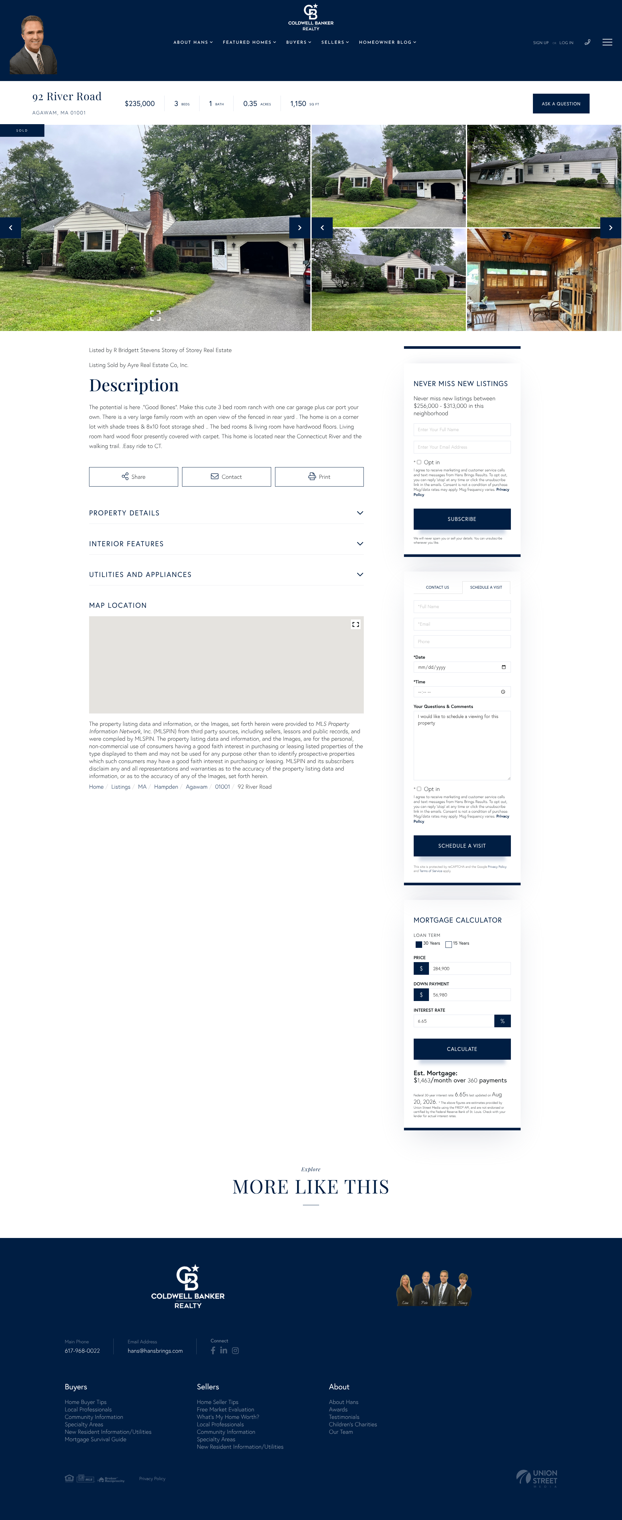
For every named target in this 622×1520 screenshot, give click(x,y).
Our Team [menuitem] (341, 1431)
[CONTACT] (561, 103)
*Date (419, 657)
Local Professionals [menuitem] (88, 1409)
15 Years (461, 943)
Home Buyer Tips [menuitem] (86, 1402)
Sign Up (541, 43)
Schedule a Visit (486, 587)
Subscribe (462, 518)
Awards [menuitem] (338, 1409)
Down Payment (431, 984)
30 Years (431, 943)
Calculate (462, 1048)
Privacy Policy (497, 867)
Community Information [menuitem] (94, 1416)
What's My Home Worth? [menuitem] (228, 1416)
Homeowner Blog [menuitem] (385, 43)
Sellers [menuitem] (332, 43)
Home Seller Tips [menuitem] (217, 1402)
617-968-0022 (82, 1350)
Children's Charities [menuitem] (353, 1424)
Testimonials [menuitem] (344, 1416)
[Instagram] (235, 1350)
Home (96, 786)
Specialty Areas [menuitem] (84, 1424)
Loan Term (427, 935)
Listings (121, 786)
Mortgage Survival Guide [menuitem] (95, 1439)
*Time (419, 682)
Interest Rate (429, 1010)
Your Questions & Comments (443, 706)
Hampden (166, 786)
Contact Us (437, 587)
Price (420, 957)
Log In (566, 43)
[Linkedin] (223, 1350)
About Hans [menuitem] (190, 43)
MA (142, 786)
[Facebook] (213, 1350)
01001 (222, 786)
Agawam (197, 786)
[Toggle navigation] (607, 42)
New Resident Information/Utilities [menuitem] (108, 1431)
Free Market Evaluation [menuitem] (225, 1409)
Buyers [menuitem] (296, 43)
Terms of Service (431, 871)
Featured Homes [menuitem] (247, 43)
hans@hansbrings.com (155, 1350)
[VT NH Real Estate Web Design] (536, 1479)
